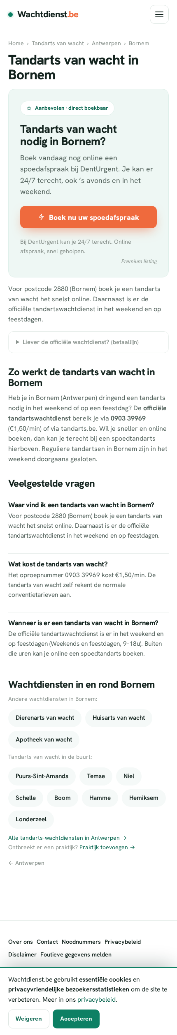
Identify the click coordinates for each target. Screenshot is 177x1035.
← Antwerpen (26, 862)
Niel (128, 776)
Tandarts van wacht (58, 43)
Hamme (100, 798)
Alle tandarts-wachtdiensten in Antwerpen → (67, 837)
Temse (96, 776)
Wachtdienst (48, 14)
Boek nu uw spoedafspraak (94, 217)
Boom (62, 798)
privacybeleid (96, 999)
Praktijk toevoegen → (107, 847)
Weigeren (29, 1018)
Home (16, 43)
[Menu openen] (159, 14)
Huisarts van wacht (119, 718)
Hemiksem (143, 798)
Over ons (20, 941)
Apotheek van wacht (44, 739)
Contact (47, 941)
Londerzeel (31, 819)
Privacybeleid (123, 941)
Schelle (26, 798)
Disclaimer (22, 954)
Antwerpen (106, 43)
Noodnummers (81, 941)
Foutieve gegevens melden (76, 954)
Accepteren (76, 1018)
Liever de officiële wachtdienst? (81, 342)
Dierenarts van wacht (45, 718)
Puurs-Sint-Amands (42, 776)
